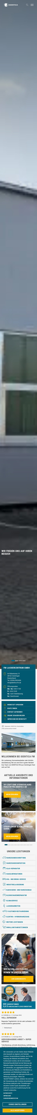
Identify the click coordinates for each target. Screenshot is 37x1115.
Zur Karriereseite (18, 979)
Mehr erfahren (12, 794)
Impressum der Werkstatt (17, 719)
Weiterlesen (8, 1028)
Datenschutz (7, 1093)
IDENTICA (13, 726)
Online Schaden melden (16, 715)
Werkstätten (20, 726)
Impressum (7, 1095)
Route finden (12, 708)
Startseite (7, 726)
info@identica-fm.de (14, 683)
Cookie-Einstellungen (17, 1104)
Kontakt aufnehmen (14, 712)
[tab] (13, 660)
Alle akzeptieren (17, 1110)
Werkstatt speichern (15, 705)
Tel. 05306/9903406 (14, 680)
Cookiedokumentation (10, 1098)
